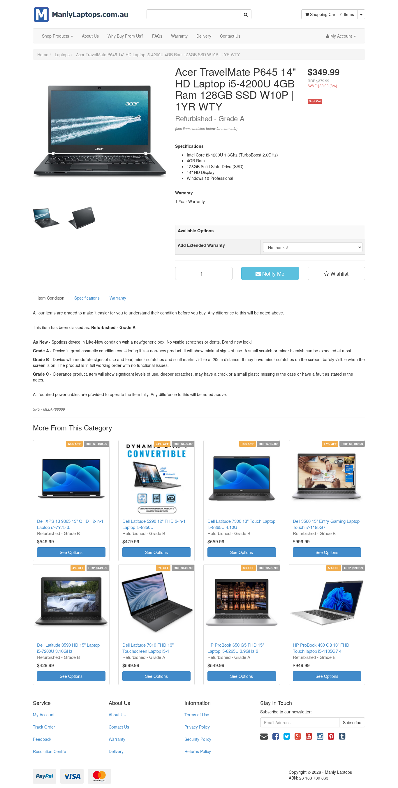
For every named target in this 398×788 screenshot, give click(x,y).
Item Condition (51, 298)
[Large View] (46, 218)
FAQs (157, 36)
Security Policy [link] (197, 739)
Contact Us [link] (119, 727)
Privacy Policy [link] (197, 727)
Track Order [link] (44, 727)
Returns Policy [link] (197, 751)
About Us (90, 36)
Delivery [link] (116, 751)
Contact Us (230, 36)
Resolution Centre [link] (49, 751)
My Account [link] (43, 714)
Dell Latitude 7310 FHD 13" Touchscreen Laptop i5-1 (148, 648)
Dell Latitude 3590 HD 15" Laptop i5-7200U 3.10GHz (68, 648)
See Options (71, 552)
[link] (275, 735)
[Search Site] (245, 14)
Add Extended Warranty (201, 245)
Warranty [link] (117, 739)
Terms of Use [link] (196, 714)
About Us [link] (117, 714)
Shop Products (56, 36)
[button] (336, 273)
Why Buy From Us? (125, 36)
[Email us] (264, 735)
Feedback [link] (42, 739)
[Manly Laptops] (81, 10)
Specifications (87, 298)
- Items (332, 14)
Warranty (179, 36)
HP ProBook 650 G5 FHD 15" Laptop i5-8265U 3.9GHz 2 (235, 648)
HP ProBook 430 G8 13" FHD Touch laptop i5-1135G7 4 (321, 648)
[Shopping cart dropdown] (361, 14)
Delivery (203, 36)
